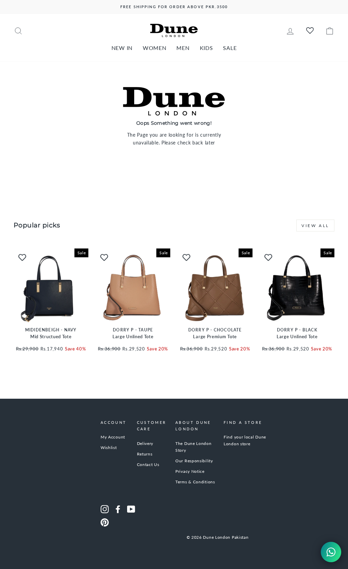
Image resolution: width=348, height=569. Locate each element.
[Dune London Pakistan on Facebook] (118, 509)
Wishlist (109, 447)
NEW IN (122, 48)
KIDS (206, 48)
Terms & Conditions (195, 481)
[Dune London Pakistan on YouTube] (131, 509)
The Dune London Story (193, 447)
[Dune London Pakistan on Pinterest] (105, 522)
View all (315, 225)
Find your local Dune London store (245, 440)
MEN (182, 48)
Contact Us (148, 464)
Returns (145, 453)
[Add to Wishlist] (22, 257)
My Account (113, 436)
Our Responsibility (194, 460)
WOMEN (155, 48)
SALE (230, 48)
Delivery (145, 443)
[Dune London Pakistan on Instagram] (105, 509)
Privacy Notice (190, 471)
